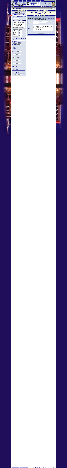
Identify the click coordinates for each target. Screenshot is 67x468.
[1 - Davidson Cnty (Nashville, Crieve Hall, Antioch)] (19, 21)
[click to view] (12, 66)
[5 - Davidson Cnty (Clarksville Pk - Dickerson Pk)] (19, 24)
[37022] (20, 34)
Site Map (53, 467)
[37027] (20, 35)
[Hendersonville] (15, 34)
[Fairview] (15, 30)
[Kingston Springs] (15, 36)
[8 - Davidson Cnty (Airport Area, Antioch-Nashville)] (19, 26)
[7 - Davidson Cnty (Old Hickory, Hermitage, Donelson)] (19, 25)
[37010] (20, 30)
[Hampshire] (15, 33)
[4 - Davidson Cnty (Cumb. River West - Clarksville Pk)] (19, 23)
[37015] (20, 32)
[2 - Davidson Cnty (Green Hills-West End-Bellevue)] (19, 22)
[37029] (20, 36)
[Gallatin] (15, 31)
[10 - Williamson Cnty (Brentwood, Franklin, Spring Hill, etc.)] (19, 27)
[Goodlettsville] (15, 32)
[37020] (20, 33)
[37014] (20, 31)
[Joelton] (15, 35)
